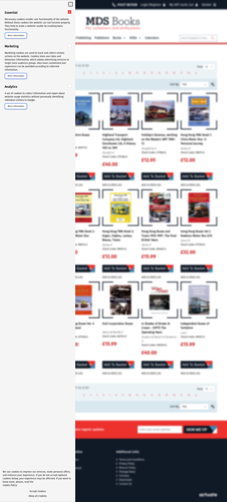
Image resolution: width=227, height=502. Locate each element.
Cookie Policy (10, 485)
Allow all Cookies (38, 496)
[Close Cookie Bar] (71, 4)
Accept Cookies (38, 491)
